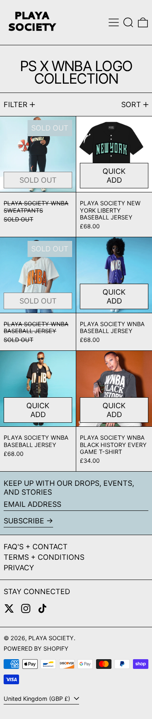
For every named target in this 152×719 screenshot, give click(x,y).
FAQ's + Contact (36, 546)
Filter (16, 104)
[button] (128, 22)
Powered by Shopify (36, 648)
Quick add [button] (114, 175)
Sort (131, 104)
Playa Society (51, 638)
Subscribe (24, 521)
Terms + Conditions (44, 557)
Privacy (19, 567)
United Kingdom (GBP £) (38, 698)
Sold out (38, 180)
